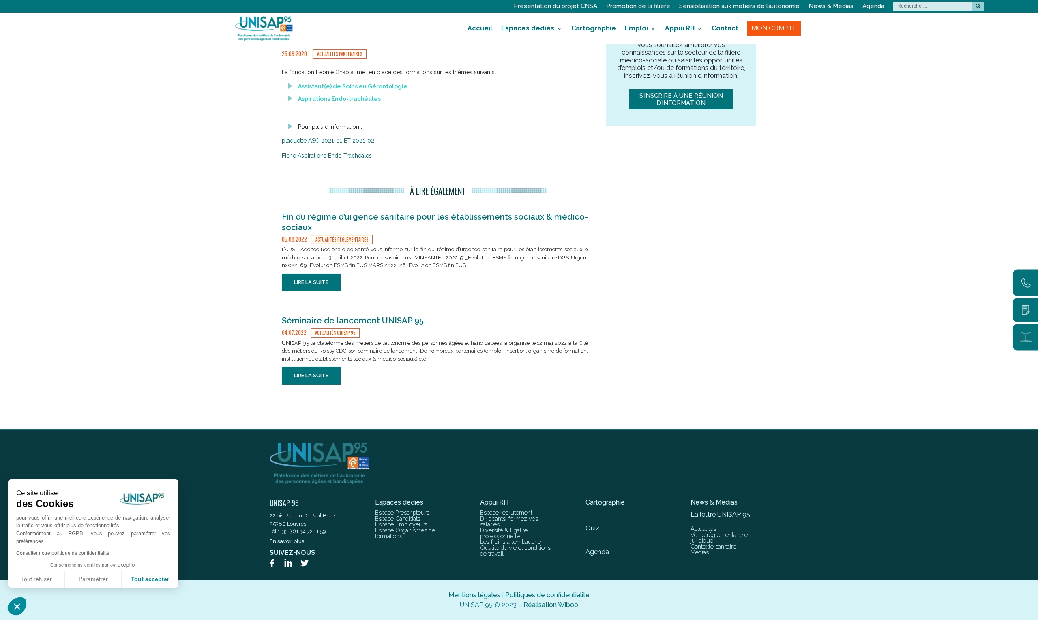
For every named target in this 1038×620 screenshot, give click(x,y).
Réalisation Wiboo (550, 605)
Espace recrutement (506, 512)
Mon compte (774, 28)
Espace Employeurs (401, 524)
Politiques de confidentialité (547, 595)
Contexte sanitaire (713, 546)
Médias (700, 552)
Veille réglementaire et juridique (720, 537)
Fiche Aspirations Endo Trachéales (327, 155)
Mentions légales (474, 595)
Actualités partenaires (339, 54)
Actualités (703, 528)
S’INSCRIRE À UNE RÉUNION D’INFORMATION (681, 99)
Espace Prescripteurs (402, 512)
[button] (17, 606)
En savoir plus (287, 541)
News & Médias (831, 6)
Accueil (480, 28)
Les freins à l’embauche (510, 541)
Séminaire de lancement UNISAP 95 (353, 320)
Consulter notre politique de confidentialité (62, 553)
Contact (725, 28)
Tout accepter (150, 579)
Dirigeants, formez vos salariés (509, 521)
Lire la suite (311, 282)
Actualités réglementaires (341, 239)
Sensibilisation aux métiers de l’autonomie (739, 6)
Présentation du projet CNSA (555, 6)
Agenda (873, 6)
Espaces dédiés (527, 28)
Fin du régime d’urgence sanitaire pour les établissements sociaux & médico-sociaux (435, 222)
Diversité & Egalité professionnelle (504, 533)
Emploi (636, 28)
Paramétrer (93, 579)
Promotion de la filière (638, 6)
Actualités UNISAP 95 (335, 332)
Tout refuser (36, 579)
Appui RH (680, 28)
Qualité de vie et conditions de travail (515, 550)
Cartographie (593, 28)
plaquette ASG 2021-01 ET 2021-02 (328, 140)
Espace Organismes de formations (405, 533)
